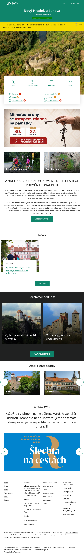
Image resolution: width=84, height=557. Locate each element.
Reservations (47, 497)
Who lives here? (68, 514)
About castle (67, 488)
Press (6, 496)
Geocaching (67, 495)
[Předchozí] (10, 58)
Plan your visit (48, 486)
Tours (45, 490)
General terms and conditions (54, 547)
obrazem (72, 505)
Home (6, 483)
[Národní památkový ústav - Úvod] (12, 3)
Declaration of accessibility (30, 547)
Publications (8, 493)
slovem (65, 505)
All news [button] (42, 283)
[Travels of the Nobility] (43, 452)
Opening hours (48, 493)
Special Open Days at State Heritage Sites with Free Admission (18, 270)
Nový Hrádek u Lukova (42, 10)
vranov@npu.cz (29, 524)
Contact (6, 500)
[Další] (74, 58)
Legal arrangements (11, 547)
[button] (4, 452)
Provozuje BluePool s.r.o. (12, 552)
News (6, 489)
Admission (47, 500)
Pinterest (66, 499)
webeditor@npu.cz (41, 550)
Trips (45, 504)
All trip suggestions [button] (42, 354)
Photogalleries (68, 492)
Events (6, 486)
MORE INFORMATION (42, 219)
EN (64, 4)
